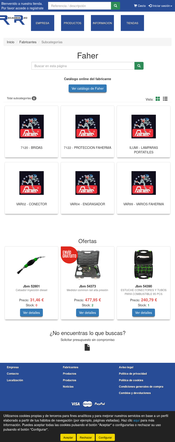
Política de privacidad (133, 373)
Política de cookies (131, 380)
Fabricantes (27, 42)
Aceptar (68, 437)
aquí (136, 420)
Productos (69, 373)
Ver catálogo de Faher (88, 88)
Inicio (10, 42)
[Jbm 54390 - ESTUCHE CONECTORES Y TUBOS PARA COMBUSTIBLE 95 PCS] (143, 264)
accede (20, 8)
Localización (15, 380)
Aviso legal (126, 367)
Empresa (13, 367)
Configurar (105, 437)
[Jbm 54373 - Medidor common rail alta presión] (87, 264)
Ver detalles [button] (31, 312)
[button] (158, 98)
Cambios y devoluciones (135, 393)
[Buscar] (115, 6)
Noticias (68, 386)
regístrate (37, 8)
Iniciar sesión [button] (161, 5)
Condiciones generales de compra (141, 386)
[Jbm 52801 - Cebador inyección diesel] (31, 264)
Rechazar (86, 437)
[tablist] (87, 285)
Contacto (13, 373)
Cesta (141, 5)
